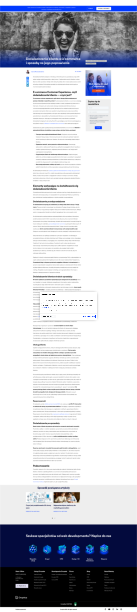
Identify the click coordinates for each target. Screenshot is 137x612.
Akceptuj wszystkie (88, 316)
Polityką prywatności (46, 307)
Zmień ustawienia (49, 316)
